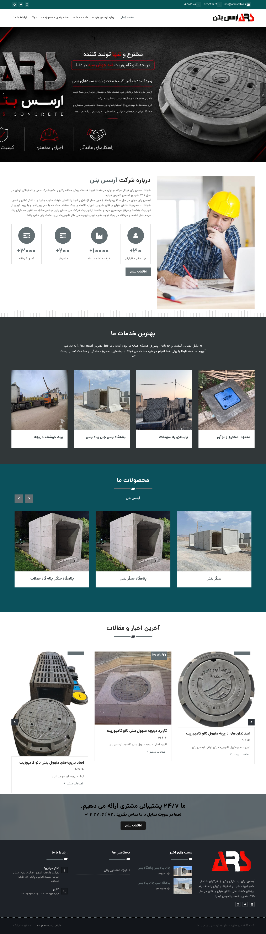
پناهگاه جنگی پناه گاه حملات (129, 579)
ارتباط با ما (20, 17)
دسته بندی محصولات (56, 17)
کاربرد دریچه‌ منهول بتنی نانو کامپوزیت (215, 731)
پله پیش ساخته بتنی (48, 579)
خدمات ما (82, 17)
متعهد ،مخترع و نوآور (44, 437)
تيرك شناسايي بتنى (115, 870)
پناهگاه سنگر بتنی (210, 579)
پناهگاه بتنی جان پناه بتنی (165, 437)
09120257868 (210, 4)
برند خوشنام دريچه (108, 437)
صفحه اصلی (126, 17)
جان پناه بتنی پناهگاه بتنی (154, 867)
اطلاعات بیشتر (138, 271)
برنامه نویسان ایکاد (23, 925)
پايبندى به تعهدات (233, 437)
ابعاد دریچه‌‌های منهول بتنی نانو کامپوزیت (129, 763)
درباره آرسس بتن (105, 17)
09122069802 (190, 4)
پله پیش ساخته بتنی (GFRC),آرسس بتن (47, 735)
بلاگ (34, 17)
